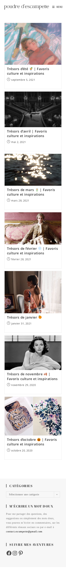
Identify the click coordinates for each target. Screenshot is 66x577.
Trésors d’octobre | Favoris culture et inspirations (32, 441)
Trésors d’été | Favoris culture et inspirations (28, 71)
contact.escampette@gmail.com (24, 531)
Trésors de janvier (22, 317)
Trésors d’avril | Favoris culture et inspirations (27, 133)
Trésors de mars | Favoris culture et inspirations (31, 192)
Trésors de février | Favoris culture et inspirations (32, 250)
